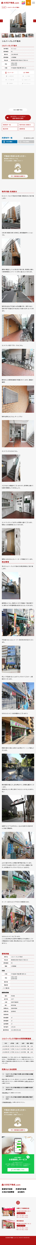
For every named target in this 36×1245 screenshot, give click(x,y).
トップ (3, 7)
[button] (1, 20)
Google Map (21, 1213)
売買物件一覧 (7, 125)
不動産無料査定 (11, 1059)
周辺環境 (5, 129)
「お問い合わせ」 (28, 1081)
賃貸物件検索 (7, 1189)
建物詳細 (22, 129)
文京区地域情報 (8, 1192)
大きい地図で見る (18, 110)
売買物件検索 (21, 1189)
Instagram (23, 3)
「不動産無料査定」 (7, 1102)
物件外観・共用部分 (25, 125)
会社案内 (21, 1192)
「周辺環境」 (5, 1092)
